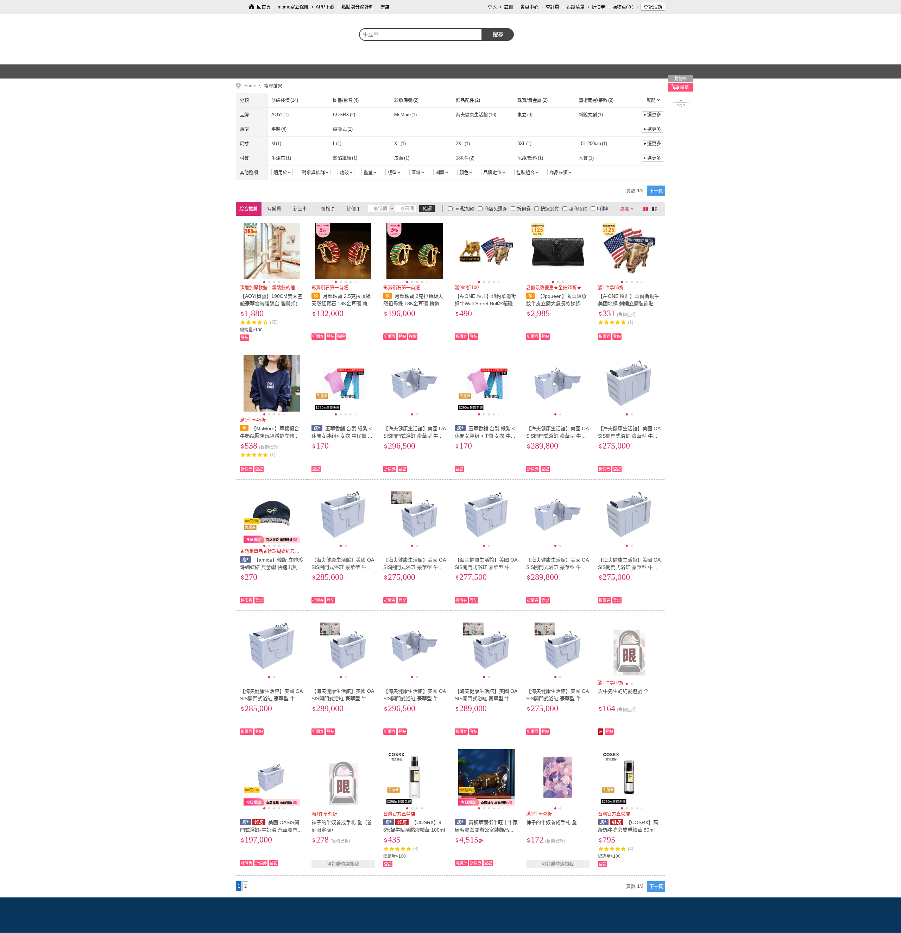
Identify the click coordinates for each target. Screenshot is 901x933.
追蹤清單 (575, 7)
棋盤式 (646, 208)
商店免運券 (495, 208)
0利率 (603, 208)
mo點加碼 (464, 208)
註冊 (508, 7)
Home (250, 85)
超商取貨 (578, 208)
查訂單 (552, 7)
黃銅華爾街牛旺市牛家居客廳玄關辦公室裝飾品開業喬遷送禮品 (486, 830)
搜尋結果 (272, 85)
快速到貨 (550, 208)
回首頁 (264, 7)
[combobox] (420, 34)
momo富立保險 (293, 7)
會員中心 (529, 7)
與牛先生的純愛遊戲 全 (623, 691)
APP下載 (325, 7)
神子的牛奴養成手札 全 (551, 822)
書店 (385, 7)
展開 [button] (651, 100)
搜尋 (498, 34)
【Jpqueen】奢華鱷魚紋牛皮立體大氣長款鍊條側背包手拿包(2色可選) (556, 303)
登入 (492, 7)
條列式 (655, 208)
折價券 (598, 7)
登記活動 (653, 7)
